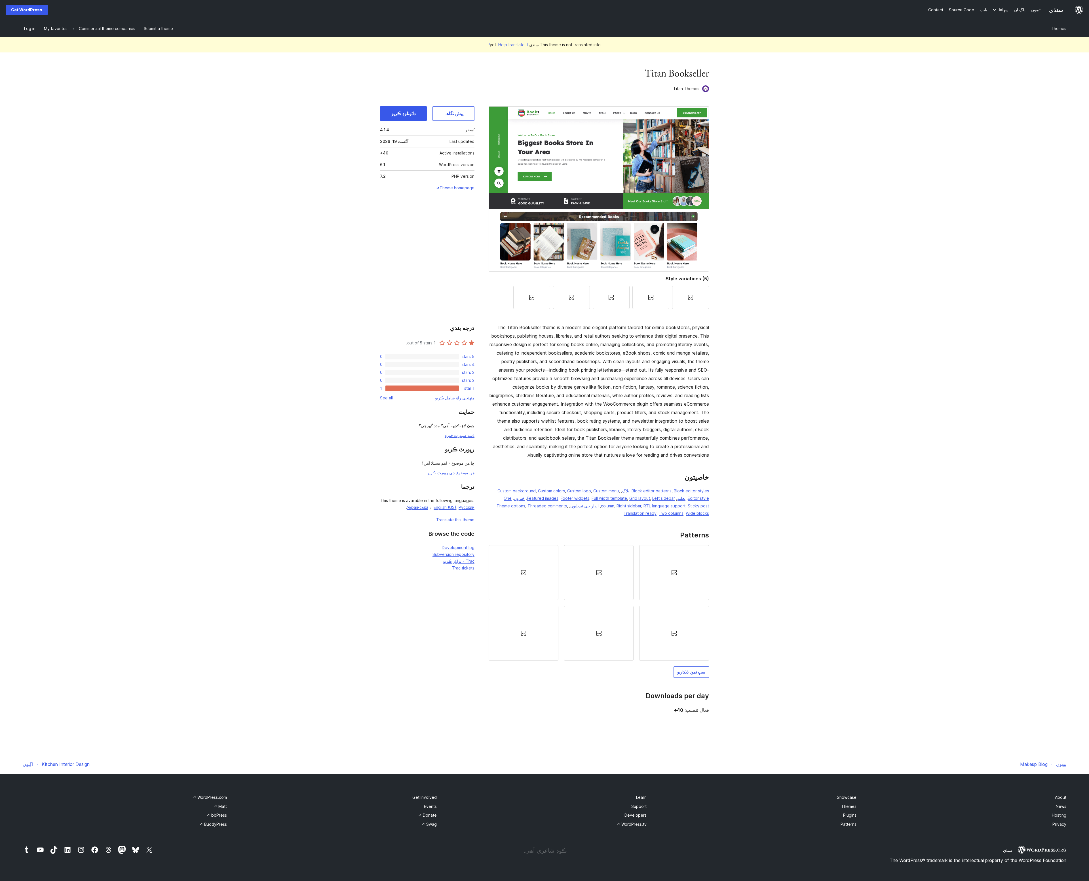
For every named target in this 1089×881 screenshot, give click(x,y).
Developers (635, 815)
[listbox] (599, 603)
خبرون (519, 498)
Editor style (698, 498)
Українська (417, 507)
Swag (429, 824)
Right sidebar (629, 505)
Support (639, 806)
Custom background (516, 490)
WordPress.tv (632, 824)
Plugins (849, 815)
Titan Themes (686, 88)
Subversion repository (453, 554)
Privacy (1059, 824)
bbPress (216, 815)
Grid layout (639, 498)
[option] (674, 572)
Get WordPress (26, 9)
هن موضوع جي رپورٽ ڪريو (450, 472)
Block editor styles (691, 490)
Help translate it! (508, 44)
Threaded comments (547, 505)
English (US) (445, 507)
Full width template (609, 498)
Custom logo (579, 490)
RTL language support (664, 505)
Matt (220, 806)
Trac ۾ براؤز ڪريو (458, 561)
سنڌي (1007, 850)
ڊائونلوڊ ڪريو (403, 113)
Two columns (671, 513)
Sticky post (698, 505)
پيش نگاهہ (453, 113)
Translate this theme (455, 519)
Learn (641, 797)
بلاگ (625, 490)
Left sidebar (663, 498)
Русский (466, 507)
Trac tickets (463, 568)
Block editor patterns (652, 490)
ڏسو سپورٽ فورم (459, 435)
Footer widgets (575, 498)
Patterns (848, 824)
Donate (427, 815)
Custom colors (551, 490)
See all (386, 397)
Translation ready (640, 513)
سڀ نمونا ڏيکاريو (691, 672)
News (1061, 806)
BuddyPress (213, 824)
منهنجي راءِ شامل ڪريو (454, 397)
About (1060, 797)
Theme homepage (457, 187)
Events (430, 806)
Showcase (846, 797)
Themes (1058, 28)
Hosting (1059, 815)
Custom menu (606, 490)
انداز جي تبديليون (584, 505)
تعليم (681, 498)
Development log (458, 547)
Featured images (542, 498)
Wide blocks (697, 513)
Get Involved (424, 797)
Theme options (511, 505)
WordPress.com (210, 797)
